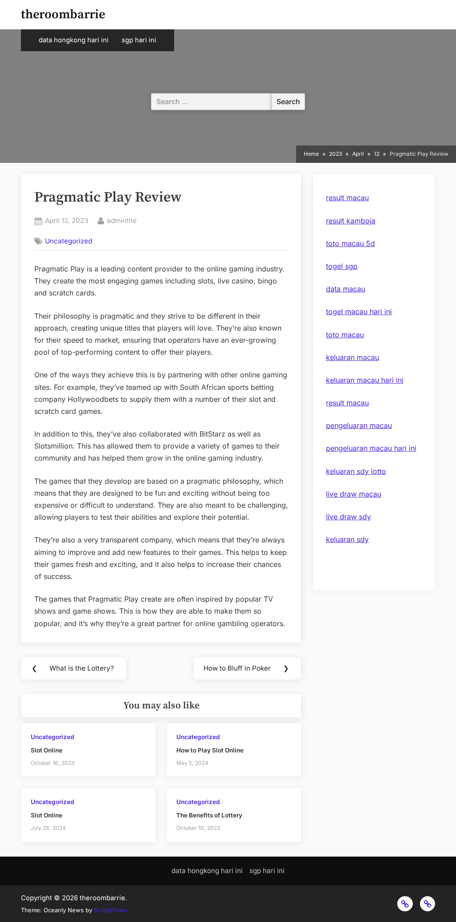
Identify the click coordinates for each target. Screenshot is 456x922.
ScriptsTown (110, 910)
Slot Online (46, 750)
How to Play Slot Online (210, 750)
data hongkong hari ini (74, 40)
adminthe (122, 220)
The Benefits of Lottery (209, 815)
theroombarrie (63, 14)
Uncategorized (68, 241)
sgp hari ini (139, 40)
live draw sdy (348, 516)
